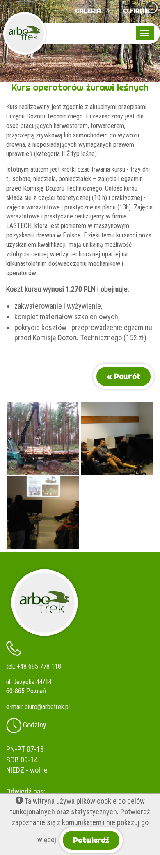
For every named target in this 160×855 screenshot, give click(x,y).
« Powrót (123, 376)
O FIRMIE (136, 10)
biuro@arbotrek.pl (47, 707)
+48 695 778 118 (39, 666)
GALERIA (88, 10)
